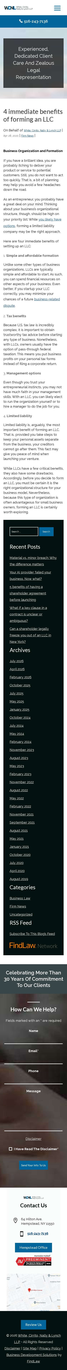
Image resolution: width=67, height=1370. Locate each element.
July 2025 (16, 693)
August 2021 (19, 830)
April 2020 (17, 871)
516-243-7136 (36, 21)
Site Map (30, 1348)
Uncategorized (21, 914)
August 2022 (19, 790)
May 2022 (17, 798)
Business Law (20, 898)
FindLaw (33, 1361)
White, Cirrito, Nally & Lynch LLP (42, 130)
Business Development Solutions (31, 1355)
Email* (34, 1051)
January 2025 (19, 709)
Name (33, 1031)
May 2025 (17, 701)
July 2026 (17, 661)
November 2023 (22, 750)
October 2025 (20, 685)
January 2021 (19, 847)
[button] (57, 8)
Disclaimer (33, 1139)
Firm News (27, 135)
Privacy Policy (50, 1348)
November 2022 (22, 782)
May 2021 (17, 838)
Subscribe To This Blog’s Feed (32, 934)
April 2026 (17, 669)
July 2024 (17, 725)
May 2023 (17, 766)
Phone (33, 1071)
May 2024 (17, 734)
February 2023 (20, 774)
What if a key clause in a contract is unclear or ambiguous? (28, 614)
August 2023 (19, 758)
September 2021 (22, 822)
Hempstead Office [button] (33, 1247)
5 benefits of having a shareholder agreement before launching (28, 593)
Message (33, 1091)
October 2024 (20, 717)
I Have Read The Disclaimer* (36, 1149)
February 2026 (20, 677)
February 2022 (20, 806)
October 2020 (20, 855)
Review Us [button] (33, 1324)
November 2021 (22, 814)
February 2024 (20, 742)
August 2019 (19, 879)
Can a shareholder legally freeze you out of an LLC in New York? (30, 635)
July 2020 (17, 863)
